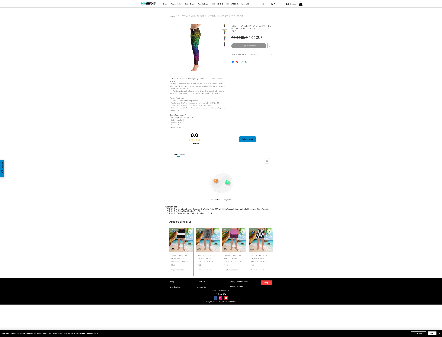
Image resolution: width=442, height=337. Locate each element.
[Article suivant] (276, 252)
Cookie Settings (418, 333)
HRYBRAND (232, 302)
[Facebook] (215, 298)
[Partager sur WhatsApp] (241, 61)
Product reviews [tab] (178, 154)
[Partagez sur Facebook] (232, 61)
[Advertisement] (69, 321)
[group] (221, 252)
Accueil (173, 16)
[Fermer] (439, 333)
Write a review (247, 139)
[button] (301, 3)
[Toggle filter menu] (266, 161)
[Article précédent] (166, 252)
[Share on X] (246, 61)
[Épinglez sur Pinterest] (237, 61)
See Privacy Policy (92, 333)
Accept (432, 333)
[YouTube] (226, 298)
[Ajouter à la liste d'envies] (269, 45)
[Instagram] (220, 298)
